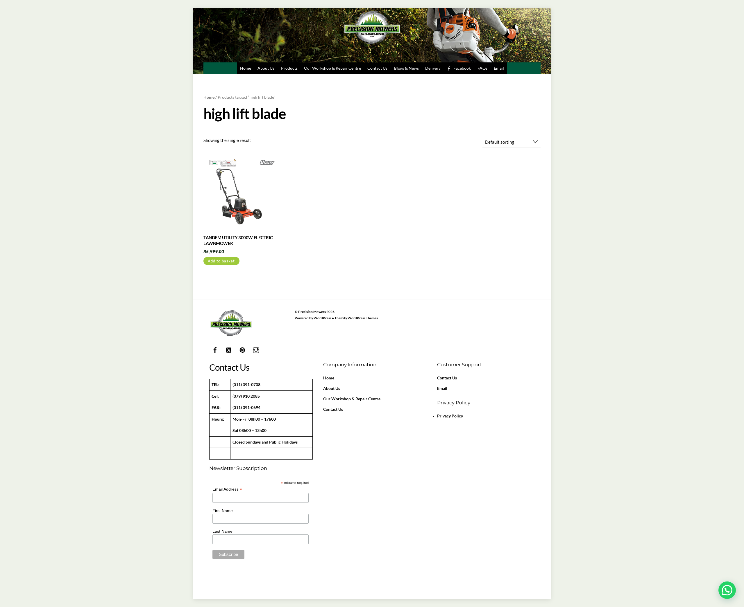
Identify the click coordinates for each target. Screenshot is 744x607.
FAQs (482, 68)
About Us (265, 68)
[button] (727, 590)
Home (245, 68)
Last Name (222, 531)
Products (289, 68)
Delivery (433, 68)
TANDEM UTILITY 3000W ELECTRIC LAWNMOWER (238, 240)
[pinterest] (242, 349)
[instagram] (256, 349)
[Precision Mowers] (231, 335)
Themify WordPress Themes (356, 318)
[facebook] (215, 349)
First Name (222, 510)
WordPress (322, 318)
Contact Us (377, 68)
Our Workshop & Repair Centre (332, 68)
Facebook (462, 68)
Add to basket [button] (221, 261)
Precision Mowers (312, 311)
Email (499, 68)
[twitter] (229, 349)
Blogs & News (406, 68)
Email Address (227, 489)
